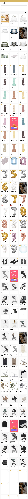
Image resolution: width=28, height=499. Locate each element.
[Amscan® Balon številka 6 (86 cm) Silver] (5, 199)
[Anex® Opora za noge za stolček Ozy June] (23, 474)
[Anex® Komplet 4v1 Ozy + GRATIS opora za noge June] (14, 386)
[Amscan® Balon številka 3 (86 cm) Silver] (5, 174)
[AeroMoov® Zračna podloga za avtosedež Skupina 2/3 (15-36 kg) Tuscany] (5, 135)
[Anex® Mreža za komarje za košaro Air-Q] (23, 449)
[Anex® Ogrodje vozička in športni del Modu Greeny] (14, 461)
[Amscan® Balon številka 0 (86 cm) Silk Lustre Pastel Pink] (23, 161)
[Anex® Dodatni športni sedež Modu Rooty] (14, 336)
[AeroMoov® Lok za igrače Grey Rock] (14, 18)
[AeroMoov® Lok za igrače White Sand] (23, 18)
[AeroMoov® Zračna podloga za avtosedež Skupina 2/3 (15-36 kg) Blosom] (23, 108)
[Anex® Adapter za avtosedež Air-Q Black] (5, 261)
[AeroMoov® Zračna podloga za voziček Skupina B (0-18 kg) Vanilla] (23, 148)
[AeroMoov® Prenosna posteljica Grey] (14, 43)
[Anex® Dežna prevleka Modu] (14, 299)
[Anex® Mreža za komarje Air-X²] (5, 436)
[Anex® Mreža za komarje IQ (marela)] (5, 449)
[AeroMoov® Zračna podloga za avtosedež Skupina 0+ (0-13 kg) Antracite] (5, 82)
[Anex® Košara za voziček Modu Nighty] (14, 411)
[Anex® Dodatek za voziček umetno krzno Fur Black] (5, 323)
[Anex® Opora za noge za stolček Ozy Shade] (5, 486)
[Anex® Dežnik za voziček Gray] (23, 311)
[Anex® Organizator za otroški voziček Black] (14, 486)
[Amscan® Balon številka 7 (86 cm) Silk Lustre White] (5, 211)
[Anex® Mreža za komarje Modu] (14, 449)
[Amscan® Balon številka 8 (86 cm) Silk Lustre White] (14, 224)
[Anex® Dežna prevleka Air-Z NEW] (23, 287)
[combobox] (14, 5)
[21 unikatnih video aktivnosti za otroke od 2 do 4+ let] (5, 18)
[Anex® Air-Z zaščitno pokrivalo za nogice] (5, 287)
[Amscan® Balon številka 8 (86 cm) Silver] (23, 224)
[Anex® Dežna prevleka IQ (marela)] (5, 299)
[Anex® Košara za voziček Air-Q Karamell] (5, 399)
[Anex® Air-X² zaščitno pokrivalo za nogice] (23, 274)
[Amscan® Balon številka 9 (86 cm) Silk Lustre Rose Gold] (23, 236)
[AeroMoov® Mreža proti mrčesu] (5, 31)
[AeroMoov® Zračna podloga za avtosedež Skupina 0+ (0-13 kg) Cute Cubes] (14, 82)
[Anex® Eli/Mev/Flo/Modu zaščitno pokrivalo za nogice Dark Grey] (5, 349)
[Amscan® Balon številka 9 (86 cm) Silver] (14, 249)
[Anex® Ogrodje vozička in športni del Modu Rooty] (5, 474)
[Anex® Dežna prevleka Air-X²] (14, 287)
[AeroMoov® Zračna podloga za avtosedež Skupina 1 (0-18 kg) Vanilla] (23, 95)
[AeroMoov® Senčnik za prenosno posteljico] (23, 56)
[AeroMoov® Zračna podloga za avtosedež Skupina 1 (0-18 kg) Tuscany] (14, 95)
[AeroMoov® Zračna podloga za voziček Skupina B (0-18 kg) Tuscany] (14, 148)
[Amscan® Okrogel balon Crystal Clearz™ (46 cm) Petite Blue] (23, 249)
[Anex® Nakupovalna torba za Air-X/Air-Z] (5, 461)
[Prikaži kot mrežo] (25, 12)
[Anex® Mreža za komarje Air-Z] (14, 436)
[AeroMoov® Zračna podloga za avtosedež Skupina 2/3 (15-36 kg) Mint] (23, 121)
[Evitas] (14, 123)
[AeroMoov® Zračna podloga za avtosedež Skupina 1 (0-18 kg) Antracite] (23, 82)
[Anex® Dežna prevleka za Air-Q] (23, 299)
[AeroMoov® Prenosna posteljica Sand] (23, 43)
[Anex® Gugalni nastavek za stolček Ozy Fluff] (23, 361)
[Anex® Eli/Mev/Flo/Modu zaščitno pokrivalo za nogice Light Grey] (14, 349)
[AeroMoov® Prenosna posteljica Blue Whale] (14, 31)
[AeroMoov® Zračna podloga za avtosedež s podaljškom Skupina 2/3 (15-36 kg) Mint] (14, 68)
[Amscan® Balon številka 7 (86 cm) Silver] (14, 211)
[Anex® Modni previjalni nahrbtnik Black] (5, 424)
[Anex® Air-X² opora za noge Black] (5, 274)
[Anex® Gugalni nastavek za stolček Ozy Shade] (14, 374)
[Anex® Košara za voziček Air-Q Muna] (14, 399)
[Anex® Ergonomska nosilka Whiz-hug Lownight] (5, 361)
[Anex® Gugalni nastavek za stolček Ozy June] (5, 374)
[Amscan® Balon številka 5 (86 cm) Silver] (23, 174)
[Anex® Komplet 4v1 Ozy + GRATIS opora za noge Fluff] (5, 386)
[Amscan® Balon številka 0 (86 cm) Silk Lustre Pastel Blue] (14, 161)
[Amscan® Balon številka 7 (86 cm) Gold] (14, 199)
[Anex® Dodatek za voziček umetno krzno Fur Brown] (14, 323)
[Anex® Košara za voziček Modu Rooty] (23, 411)
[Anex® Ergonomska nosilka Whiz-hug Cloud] (23, 349)
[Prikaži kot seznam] (26, 12)
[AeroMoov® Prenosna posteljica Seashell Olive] (5, 56)
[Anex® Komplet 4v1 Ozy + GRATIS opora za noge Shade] (23, 386)
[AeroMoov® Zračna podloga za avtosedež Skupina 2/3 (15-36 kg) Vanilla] (14, 135)
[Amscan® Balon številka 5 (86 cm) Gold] (14, 174)
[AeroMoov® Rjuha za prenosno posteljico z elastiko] (14, 56)
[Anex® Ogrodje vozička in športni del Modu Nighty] (23, 461)
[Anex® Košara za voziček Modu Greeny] (5, 411)
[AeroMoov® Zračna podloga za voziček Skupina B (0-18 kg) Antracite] (23, 135)
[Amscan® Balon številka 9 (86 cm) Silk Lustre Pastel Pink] (14, 236)
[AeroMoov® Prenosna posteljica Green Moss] (5, 43)
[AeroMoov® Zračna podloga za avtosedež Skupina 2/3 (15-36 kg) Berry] (14, 108)
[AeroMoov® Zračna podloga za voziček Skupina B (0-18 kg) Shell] (5, 148)
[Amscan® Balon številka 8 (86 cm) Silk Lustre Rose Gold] (5, 224)
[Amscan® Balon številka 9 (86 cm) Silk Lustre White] (5, 249)
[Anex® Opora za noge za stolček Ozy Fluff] (14, 474)
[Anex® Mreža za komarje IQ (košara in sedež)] (23, 436)
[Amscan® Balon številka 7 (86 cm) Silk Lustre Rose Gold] (23, 199)
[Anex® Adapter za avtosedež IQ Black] (14, 261)
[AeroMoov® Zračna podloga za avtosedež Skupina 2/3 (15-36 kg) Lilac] (5, 121)
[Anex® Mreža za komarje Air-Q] (23, 424)
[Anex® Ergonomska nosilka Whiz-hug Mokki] (14, 361)
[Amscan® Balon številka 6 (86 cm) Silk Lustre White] (14, 186)
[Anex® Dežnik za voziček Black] (14, 311)
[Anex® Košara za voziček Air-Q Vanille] (23, 399)
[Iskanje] (26, 5)
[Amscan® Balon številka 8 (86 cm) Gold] (23, 211)
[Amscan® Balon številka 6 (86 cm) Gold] (5, 186)
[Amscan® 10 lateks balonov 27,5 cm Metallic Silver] (5, 161)
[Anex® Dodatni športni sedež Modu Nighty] (5, 336)
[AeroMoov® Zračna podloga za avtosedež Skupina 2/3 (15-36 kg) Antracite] (5, 108)
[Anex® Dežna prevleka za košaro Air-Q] (5, 311)
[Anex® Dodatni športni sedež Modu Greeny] (23, 323)
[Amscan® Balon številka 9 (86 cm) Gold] (5, 236)
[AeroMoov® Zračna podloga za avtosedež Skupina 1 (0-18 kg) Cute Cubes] (5, 95)
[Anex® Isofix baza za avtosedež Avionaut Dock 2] (23, 374)
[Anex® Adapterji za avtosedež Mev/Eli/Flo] (23, 261)
